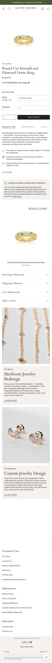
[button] (9, 9)
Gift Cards (6, 570)
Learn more (16, 196)
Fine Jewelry (6, 64)
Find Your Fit (7, 631)
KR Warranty (7, 575)
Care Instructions (11, 292)
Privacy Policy (7, 594)
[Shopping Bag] (48, 9)
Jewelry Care (7, 627)
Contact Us (7, 561)
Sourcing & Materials (13, 274)
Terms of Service (12, 659)
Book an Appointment (11, 565)
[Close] (48, 640)
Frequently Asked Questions (14, 579)
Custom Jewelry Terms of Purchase (17, 608)
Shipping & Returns (12, 283)
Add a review (9, 300)
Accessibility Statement (12, 612)
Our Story (6, 556)
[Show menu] (3, 9)
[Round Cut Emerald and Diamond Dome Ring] (26, 236)
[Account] (42, 9)
